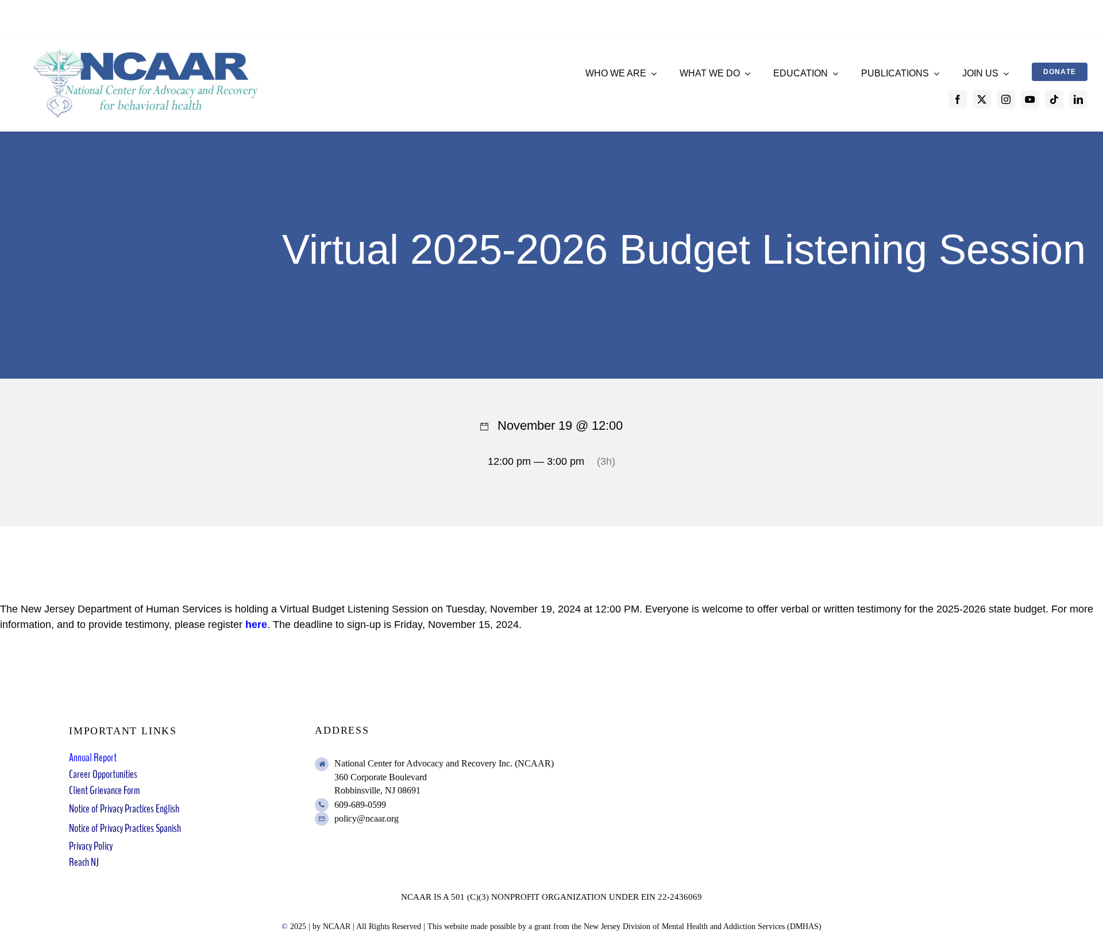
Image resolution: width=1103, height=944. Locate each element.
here (256, 624)
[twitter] (982, 99)
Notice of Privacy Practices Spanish (125, 828)
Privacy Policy (91, 846)
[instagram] (1006, 99)
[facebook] (957, 99)
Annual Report (93, 757)
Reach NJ (84, 862)
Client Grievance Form (104, 790)
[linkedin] (1078, 99)
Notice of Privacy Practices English (124, 808)
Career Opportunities (103, 774)
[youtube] (1030, 99)
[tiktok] (1054, 99)
